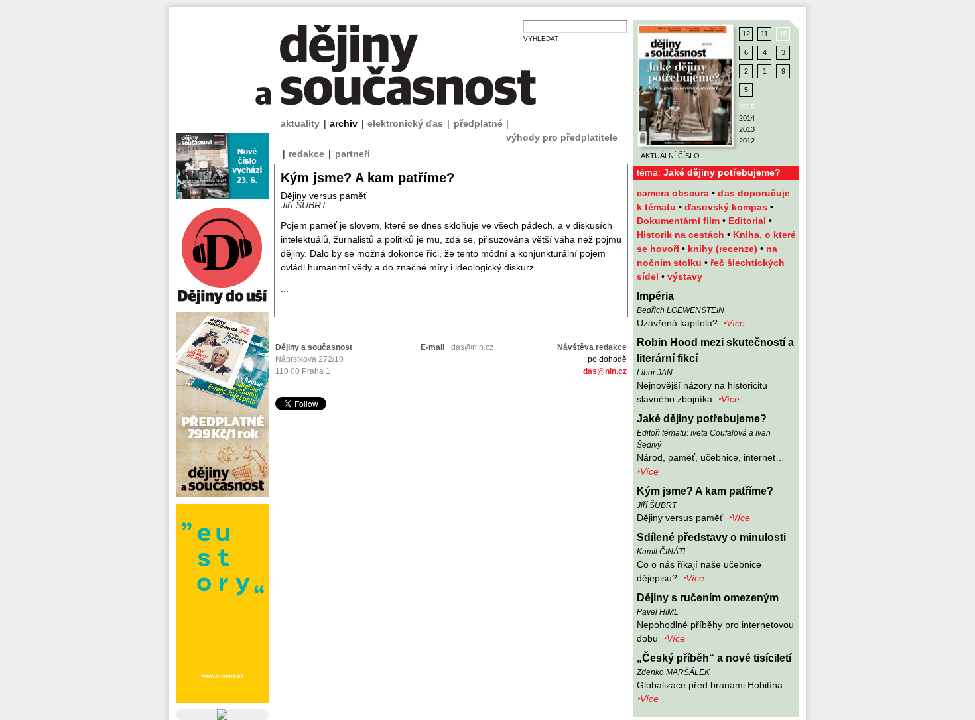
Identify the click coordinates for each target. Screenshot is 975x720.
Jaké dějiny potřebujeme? (702, 418)
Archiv (344, 123)
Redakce (306, 154)
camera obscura (674, 193)
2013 (747, 129)
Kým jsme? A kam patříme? (705, 491)
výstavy (684, 276)
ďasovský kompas (727, 207)
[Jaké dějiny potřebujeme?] (685, 85)
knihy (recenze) (724, 248)
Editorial (748, 220)
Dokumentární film (679, 220)
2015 (747, 107)
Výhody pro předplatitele (562, 137)
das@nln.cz (605, 371)
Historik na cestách (682, 234)
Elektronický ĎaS (405, 123)
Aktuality (300, 123)
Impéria (655, 296)
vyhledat (540, 38)
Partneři (352, 154)
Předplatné (478, 123)
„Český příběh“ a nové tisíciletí (714, 658)
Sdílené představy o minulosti (711, 537)
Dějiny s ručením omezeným (708, 597)
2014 (747, 118)
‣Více (734, 323)
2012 (747, 141)
